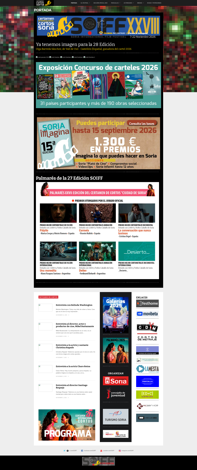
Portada (74, 3)
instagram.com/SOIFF (127, 450)
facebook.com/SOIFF (90, 450)
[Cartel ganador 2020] (42, 57)
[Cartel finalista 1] (54, 57)
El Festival (84, 3)
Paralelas (115, 3)
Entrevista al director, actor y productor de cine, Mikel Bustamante (75, 325)
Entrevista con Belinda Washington (74, 305)
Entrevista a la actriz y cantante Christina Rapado (72, 346)
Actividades (128, 3)
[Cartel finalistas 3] (77, 57)
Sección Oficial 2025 (100, 3)
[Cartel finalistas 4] (89, 57)
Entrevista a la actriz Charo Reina (73, 366)
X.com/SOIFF (73, 450)
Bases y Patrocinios (154, 3)
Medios (139, 3)
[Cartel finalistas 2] (66, 57)
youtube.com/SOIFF (108, 450)
